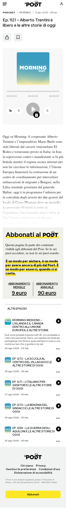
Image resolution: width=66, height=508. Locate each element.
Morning (25, 12)
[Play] (33, 110)
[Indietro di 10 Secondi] (18, 110)
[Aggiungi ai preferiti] (18, 37)
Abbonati (33, 494)
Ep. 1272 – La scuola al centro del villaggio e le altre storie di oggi (32, 362)
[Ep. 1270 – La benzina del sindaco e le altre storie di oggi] (8, 406)
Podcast (9, 12)
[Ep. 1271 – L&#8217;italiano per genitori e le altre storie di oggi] (8, 383)
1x (10, 110)
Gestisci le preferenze (21, 469)
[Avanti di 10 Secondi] (47, 110)
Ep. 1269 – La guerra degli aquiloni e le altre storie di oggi (33, 431)
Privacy (41, 465)
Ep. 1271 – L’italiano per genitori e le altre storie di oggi (32, 385)
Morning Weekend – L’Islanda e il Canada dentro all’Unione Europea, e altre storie (30, 325)
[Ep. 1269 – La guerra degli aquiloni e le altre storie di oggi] (8, 430)
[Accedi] (61, 4)
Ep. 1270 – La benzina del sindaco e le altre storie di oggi (33, 408)
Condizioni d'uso (49, 469)
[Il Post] (33, 4)
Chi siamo (26, 465)
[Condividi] (7, 37)
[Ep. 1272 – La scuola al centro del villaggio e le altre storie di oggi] (8, 360)
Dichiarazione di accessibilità (33, 472)
